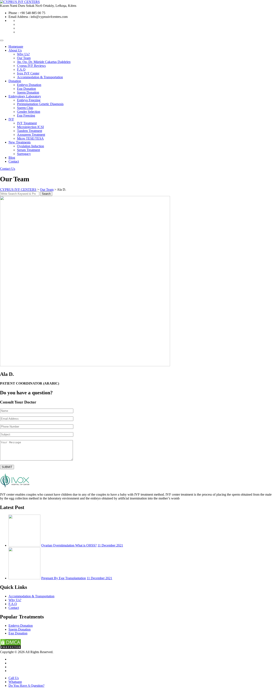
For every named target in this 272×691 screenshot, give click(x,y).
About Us (15, 50)
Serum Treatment (28, 150)
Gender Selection (28, 111)
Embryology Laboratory (24, 96)
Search (46, 193)
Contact (13, 161)
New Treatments (19, 142)
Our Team (24, 58)
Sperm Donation (28, 92)
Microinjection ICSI (30, 127)
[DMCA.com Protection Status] (10, 648)
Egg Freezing (26, 115)
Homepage (15, 46)
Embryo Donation (29, 85)
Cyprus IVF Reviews (31, 65)
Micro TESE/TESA (30, 138)
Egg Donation (26, 88)
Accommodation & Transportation (40, 77)
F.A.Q (21, 69)
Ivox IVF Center (28, 73)
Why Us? (23, 54)
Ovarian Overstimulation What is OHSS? (69, 545)
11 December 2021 (110, 545)
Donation (14, 81)
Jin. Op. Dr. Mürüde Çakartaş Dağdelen (44, 62)
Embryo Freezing (28, 100)
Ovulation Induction (30, 146)
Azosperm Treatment (31, 134)
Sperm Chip (25, 108)
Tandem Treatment (29, 131)
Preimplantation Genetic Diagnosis (40, 104)
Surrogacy (24, 154)
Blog (11, 157)
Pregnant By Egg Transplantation (63, 578)
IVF (11, 119)
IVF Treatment (27, 123)
